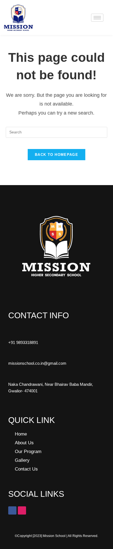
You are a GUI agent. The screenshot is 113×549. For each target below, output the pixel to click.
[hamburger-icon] (97, 18)
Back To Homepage (56, 155)
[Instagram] (22, 510)
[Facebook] (12, 510)
